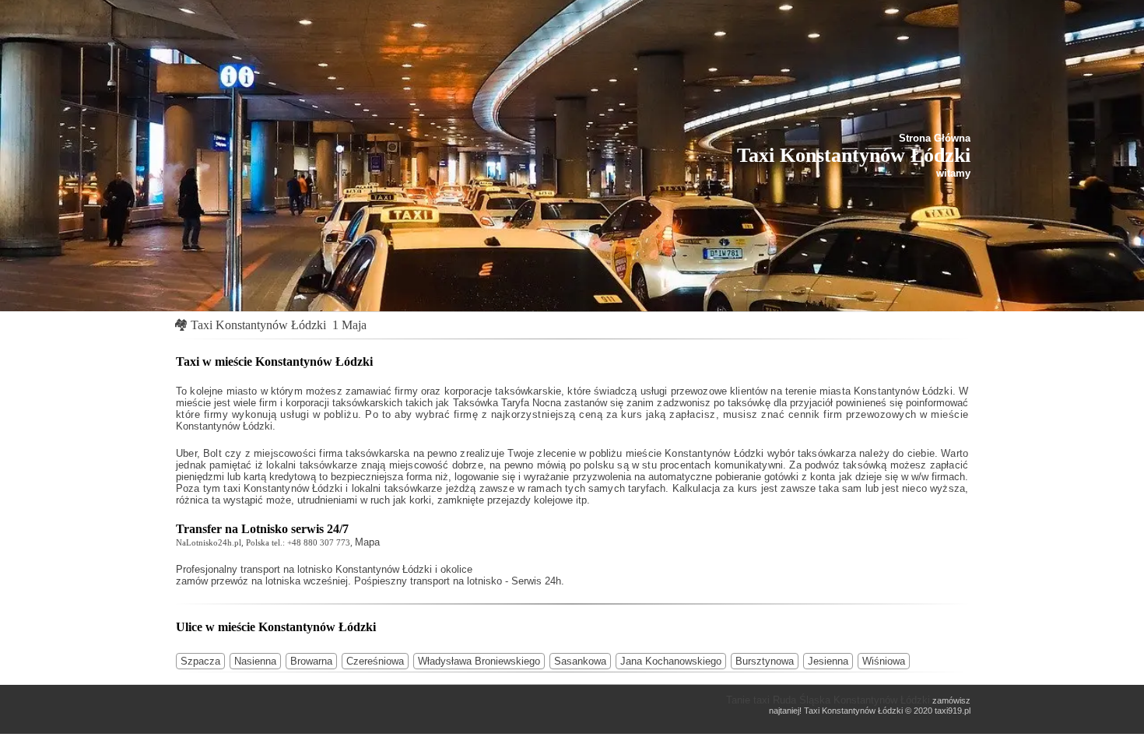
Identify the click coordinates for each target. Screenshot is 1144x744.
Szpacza (200, 661)
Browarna (311, 661)
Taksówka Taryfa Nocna (507, 403)
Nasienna (255, 661)
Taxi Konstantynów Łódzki (258, 325)
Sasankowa (580, 661)
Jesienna (828, 661)
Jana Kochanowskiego (670, 661)
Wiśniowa (883, 661)
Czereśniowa (375, 661)
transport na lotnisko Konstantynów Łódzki (336, 569)
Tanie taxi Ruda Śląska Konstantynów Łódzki (828, 700)
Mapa (367, 542)
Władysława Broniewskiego (479, 661)
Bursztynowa (764, 661)
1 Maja (349, 325)
